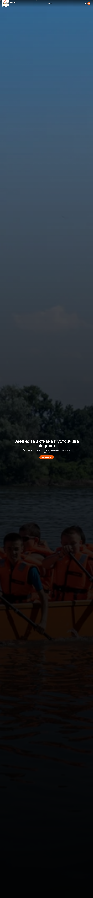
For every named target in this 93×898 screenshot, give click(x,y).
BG (89, 3)
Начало (6, 6)
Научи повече (46, 457)
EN (85, 3)
